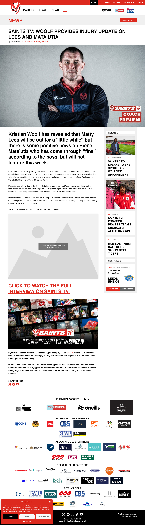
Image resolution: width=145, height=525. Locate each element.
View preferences (43, 516)
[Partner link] (23, 407)
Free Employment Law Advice (127, 514)
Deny (27, 516)
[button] (50, 502)
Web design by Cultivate (129, 516)
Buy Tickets (113, 289)
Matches (29, 10)
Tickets (116, 2)
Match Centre (127, 289)
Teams (43, 10)
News (55, 10)
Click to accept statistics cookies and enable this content (53, 246)
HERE (70, 352)
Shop (107, 2)
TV (100, 2)
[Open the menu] (65, 10)
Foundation (129, 2)
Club (93, 2)
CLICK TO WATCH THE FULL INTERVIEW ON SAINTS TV (40, 288)
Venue (140, 2)
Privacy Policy (27, 521)
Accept (10, 516)
